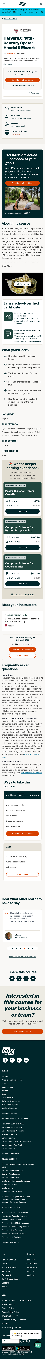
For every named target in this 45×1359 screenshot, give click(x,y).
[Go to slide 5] (28, 948)
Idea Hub (30, 1260)
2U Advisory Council (11, 1279)
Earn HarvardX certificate (22, 80)
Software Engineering (11, 1101)
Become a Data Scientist (12, 1230)
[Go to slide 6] (32, 948)
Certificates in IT (8, 1148)
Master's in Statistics (10, 1184)
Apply (25, 1341)
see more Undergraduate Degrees (16, 1197)
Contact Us (31, 1263)
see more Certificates (10, 1154)
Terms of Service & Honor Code (16, 1300)
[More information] (30, 213)
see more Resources (10, 1242)
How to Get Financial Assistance (15, 1216)
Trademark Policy (10, 1316)
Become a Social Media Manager (15, 1223)
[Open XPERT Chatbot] (38, 1344)
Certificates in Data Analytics (13, 1145)
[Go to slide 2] (16, 948)
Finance (5, 1090)
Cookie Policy (8, 1308)
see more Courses (9, 1113)
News (4, 1287)
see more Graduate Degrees (13, 1199)
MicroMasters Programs (12, 1127)
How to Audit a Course (11, 1219)
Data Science (7, 1097)
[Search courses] (41, 4)
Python (5, 1076)
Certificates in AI (8, 1138)
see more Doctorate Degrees (14, 1202)
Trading (5, 1083)
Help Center (31, 1267)
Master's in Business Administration (16, 1181)
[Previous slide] (9, 948)
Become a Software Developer (14, 1234)
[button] (5, 1060)
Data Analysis (7, 1087)
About (4, 1263)
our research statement (31, 773)
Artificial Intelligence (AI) (12, 1080)
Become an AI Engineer (11, 1237)
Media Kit (30, 1275)
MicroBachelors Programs (13, 1131)
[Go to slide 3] (20, 948)
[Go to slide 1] (12, 948)
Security (30, 1271)
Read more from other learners (22, 956)
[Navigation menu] (4, 4)
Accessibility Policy (10, 1312)
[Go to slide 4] (24, 948)
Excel (4, 1094)
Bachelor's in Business (11, 1177)
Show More (7, 64)
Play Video (24, 284)
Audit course (36, 93)
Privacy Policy (8, 1304)
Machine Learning (9, 1108)
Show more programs (22, 594)
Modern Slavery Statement (14, 1320)
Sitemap (5, 1323)
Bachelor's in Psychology (12, 1170)
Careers (5, 1283)
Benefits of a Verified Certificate (15, 1212)
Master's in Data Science (12, 1191)
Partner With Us (9, 1260)
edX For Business (9, 1267)
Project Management (10, 1104)
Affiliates (6, 1271)
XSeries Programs (9, 1134)
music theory (10, 18)
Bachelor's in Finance (11, 1174)
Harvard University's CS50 (13, 1124)
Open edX (6, 1275)
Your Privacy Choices (11, 1327)
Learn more (16, 134)
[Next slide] (36, 948)
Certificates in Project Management (16, 1141)
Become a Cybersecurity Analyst (15, 1227)
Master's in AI (7, 1188)
